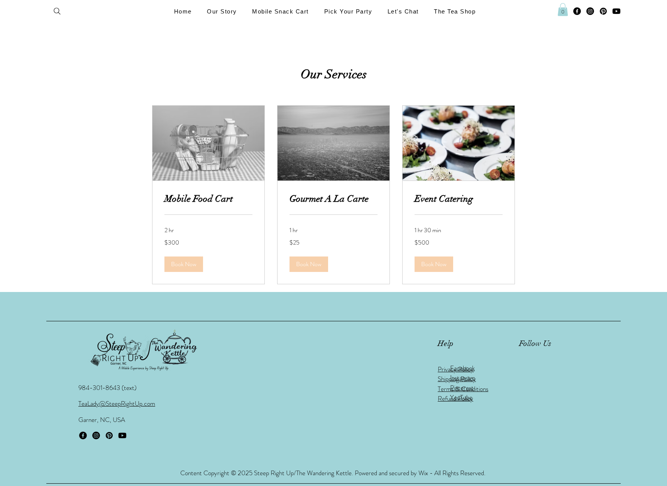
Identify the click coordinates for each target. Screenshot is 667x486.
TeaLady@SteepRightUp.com (116, 403)
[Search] (57, 11)
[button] (222, 11)
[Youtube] (616, 11)
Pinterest (462, 387)
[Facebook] (577, 11)
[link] (208, 199)
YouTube (461, 397)
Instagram (462, 377)
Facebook (462, 368)
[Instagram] (590, 11)
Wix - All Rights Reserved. (452, 473)
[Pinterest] (603, 11)
